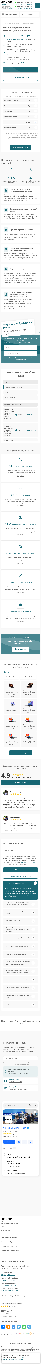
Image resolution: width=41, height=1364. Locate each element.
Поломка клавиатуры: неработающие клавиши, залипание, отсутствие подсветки (8, 430)
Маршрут (11, 1141)
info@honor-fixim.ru (8, 1285)
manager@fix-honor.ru (9, 1290)
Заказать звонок (20, 649)
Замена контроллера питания (12, 105)
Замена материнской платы (11, 100)
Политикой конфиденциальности (21, 1064)
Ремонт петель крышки (10, 116)
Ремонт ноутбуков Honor (10, 1242)
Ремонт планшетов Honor (10, 1250)
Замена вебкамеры (9, 122)
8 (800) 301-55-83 (8, 1280)
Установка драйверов (10, 127)
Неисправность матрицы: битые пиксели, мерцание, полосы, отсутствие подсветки (9, 415)
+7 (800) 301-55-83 (24, 2)
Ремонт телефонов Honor (10, 1246)
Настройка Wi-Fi (8, 111)
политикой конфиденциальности (23, 358)
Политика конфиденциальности (20, 1343)
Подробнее (20, 476)
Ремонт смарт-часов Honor (11, 1255)
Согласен (34, 1358)
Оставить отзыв (20, 782)
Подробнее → (31, 415)
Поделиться (3, 1327)
